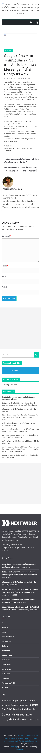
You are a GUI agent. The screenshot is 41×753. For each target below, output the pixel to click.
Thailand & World (8, 683)
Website (5, 287)
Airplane (5, 627)
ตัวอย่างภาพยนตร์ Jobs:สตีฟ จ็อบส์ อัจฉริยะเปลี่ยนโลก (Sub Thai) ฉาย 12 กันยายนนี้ (20, 169)
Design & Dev (6, 641)
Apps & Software (8, 637)
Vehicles (5, 688)
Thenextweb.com (10, 148)
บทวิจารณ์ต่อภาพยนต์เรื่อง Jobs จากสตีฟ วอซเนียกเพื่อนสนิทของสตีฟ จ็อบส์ (21, 161)
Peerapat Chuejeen (24, 79)
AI (2, 623)
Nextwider (14, 370)
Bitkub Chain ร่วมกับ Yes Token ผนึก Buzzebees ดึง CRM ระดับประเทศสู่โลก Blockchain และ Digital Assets (20, 417)
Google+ (20, 82)
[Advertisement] (20, 328)
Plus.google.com (23, 148)
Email (5, 276)
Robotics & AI (7, 655)
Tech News (6, 674)
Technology (6, 678)
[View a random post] (36, 22)
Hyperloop (6, 651)
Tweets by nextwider (9, 385)
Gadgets (5, 646)
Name (5, 266)
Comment (6, 236)
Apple (4, 632)
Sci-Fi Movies (6, 660)
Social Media (8, 50)
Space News (6, 669)
